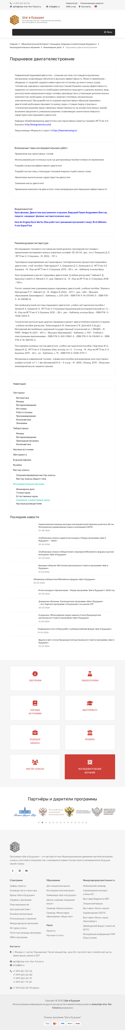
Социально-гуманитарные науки (33, 500)
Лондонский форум (93, 903)
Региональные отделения (23, 918)
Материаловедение (26, 405)
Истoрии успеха (18, 928)
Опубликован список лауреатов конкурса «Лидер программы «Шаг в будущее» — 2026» (72, 539)
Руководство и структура (23, 890)
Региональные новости (91, 3)
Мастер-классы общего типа (31, 479)
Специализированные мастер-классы (35, 475)
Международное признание (24, 923)
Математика (22, 398)
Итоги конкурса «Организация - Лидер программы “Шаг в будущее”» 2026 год (76, 590)
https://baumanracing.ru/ (64, 130)
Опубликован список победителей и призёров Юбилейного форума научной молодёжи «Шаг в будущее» (76, 553)
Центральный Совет (20, 909)
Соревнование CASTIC (94, 913)
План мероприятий (19, 904)
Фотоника (21, 409)
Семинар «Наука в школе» (59, 908)
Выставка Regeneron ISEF (96, 899)
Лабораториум (20, 428)
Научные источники (23, 449)
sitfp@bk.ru (54, 6)
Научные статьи (54, 935)
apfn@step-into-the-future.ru (27, 6)
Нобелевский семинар (94, 886)
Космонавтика (23, 419)
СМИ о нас (71, 6)
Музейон (17, 465)
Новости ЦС (72, 3)
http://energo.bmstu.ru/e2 (38, 124)
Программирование (26, 416)
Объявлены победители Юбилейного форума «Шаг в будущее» (64, 579)
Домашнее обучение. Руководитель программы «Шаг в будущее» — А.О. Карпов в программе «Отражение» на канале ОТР (71, 602)
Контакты (86, 6)
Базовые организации (21, 914)
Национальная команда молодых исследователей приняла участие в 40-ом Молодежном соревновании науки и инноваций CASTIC (76, 525)
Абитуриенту (20, 454)
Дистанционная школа (58, 886)
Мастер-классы (21, 470)
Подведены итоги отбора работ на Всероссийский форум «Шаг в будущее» (75, 629)
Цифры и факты (18, 886)
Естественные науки (27, 496)
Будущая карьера (22, 460)
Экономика (21, 423)
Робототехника (24, 412)
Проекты (50, 931)
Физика (20, 401)
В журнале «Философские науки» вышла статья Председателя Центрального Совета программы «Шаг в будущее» (70, 616)
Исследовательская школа (60, 890)
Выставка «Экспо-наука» (96, 908)
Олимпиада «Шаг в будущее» (61, 895)
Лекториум (19, 393)
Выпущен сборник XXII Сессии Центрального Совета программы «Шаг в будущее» (73, 566)
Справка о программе (21, 900)
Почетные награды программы (25, 933)
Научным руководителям (29, 503)
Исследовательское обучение (28, 484)
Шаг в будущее (33, 17)
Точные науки (23, 492)
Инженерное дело (25, 489)
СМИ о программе (18, 937)
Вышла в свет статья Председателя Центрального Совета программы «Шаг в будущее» (76, 641)
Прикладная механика (27, 441)
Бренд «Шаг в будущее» (22, 895)
